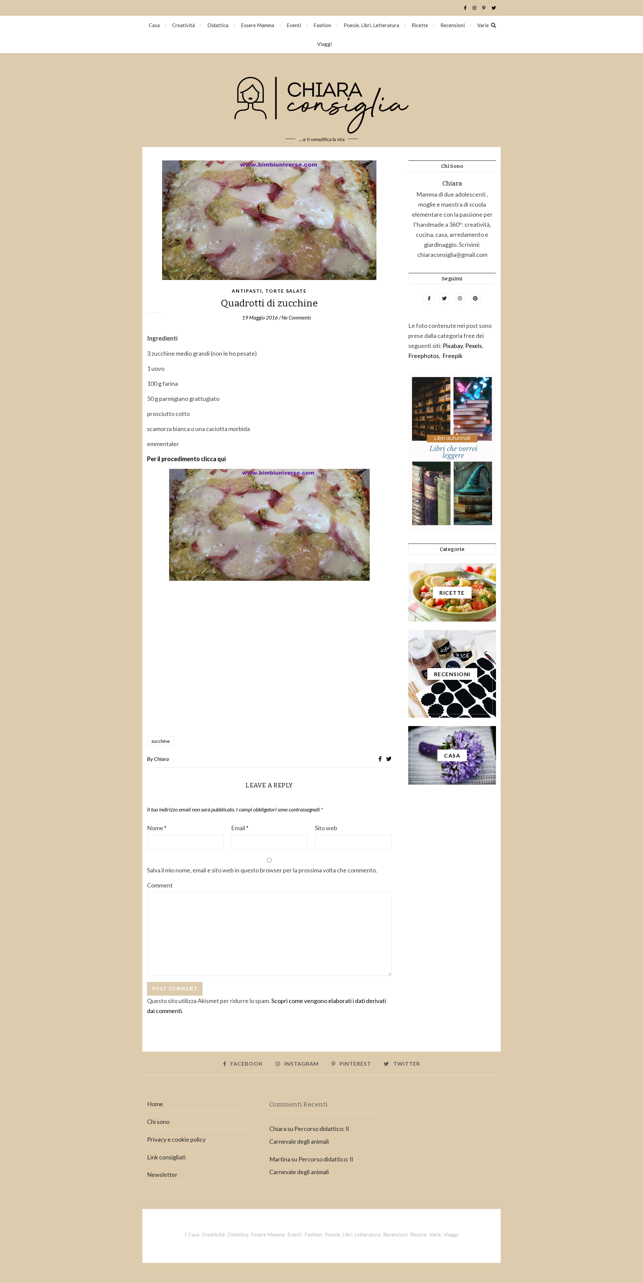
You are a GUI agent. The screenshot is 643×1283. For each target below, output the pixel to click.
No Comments (296, 317)
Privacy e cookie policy (176, 1139)
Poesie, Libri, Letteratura (371, 25)
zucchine (160, 741)
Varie (483, 25)
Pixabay (453, 345)
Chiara (161, 759)
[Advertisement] (269, 659)
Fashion (322, 25)
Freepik (452, 355)
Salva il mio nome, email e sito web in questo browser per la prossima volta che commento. (262, 870)
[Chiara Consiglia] (321, 100)
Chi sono (158, 1121)
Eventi (294, 25)
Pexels (473, 345)
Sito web (326, 828)
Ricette (420, 25)
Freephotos (423, 355)
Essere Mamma (257, 25)
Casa (154, 25)
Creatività (183, 25)
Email (239, 828)
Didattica (217, 25)
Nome (156, 828)
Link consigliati (166, 1157)
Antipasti (247, 291)
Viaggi (324, 44)
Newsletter (162, 1174)
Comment (160, 885)
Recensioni (452, 25)
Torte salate (285, 291)
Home (155, 1104)
